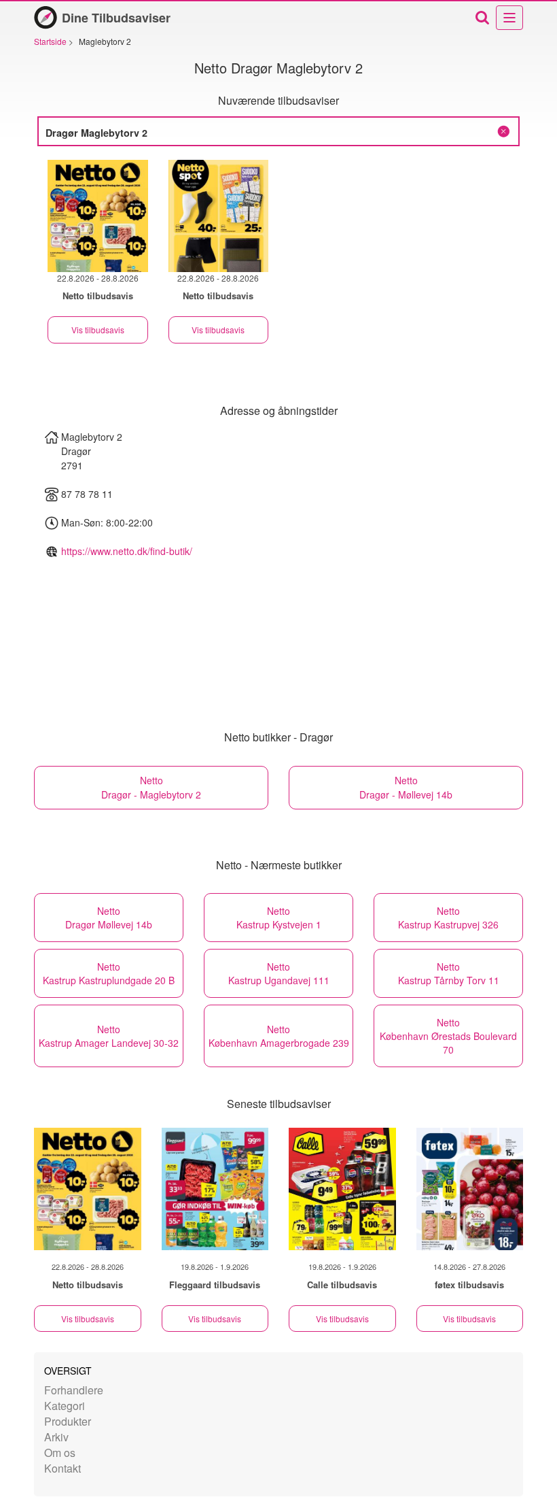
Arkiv (56, 1437)
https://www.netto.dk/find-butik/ (126, 551)
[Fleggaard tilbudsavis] (215, 1189)
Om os (59, 1452)
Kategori (64, 1405)
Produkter (67, 1421)
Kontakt (62, 1468)
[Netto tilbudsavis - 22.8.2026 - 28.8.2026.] (98, 216)
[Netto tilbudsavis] (87, 1189)
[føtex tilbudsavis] (470, 1189)
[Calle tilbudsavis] (342, 1189)
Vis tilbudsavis (97, 329)
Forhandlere (73, 1390)
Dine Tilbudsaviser (116, 18)
